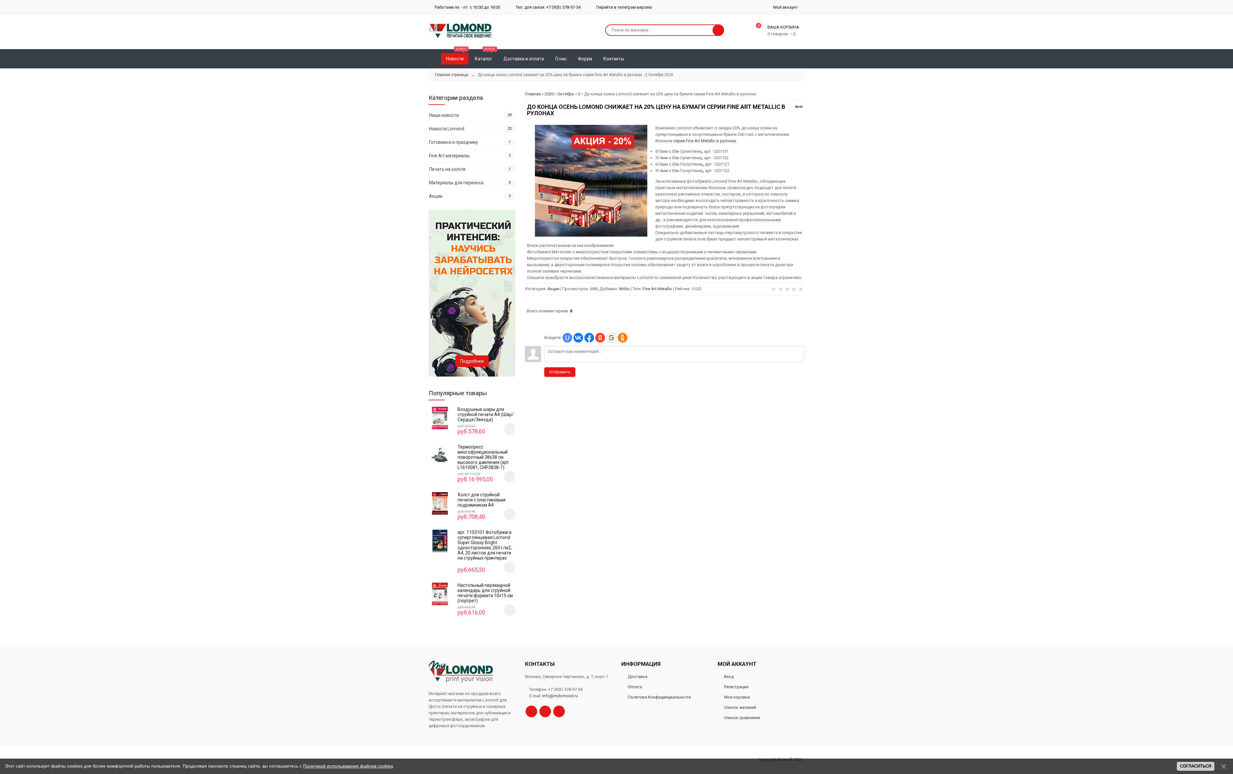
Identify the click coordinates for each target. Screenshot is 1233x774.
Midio (624, 288)
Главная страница (451, 75)
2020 (549, 93)
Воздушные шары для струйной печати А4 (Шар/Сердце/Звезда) (486, 414)
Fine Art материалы (449, 155)
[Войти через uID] (567, 338)
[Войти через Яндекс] (600, 338)
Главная (533, 93)
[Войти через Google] (611, 338)
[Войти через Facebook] (589, 338)
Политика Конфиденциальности (659, 697)
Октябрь (565, 93)
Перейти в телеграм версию (623, 7)
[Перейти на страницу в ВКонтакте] (559, 711)
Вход (729, 676)
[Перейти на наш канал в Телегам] (531, 711)
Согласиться (1195, 766)
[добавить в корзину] (509, 429)
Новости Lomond (446, 128)
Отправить (560, 372)
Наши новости (444, 115)
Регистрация (736, 686)
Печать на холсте (447, 169)
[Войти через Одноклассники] (622, 338)
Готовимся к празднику (453, 142)
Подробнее (472, 361)
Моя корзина (737, 697)
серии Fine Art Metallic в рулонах (704, 140)
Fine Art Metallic (657, 288)
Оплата (635, 686)
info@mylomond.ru (560, 695)
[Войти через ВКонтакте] (578, 338)
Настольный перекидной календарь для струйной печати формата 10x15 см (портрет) (485, 593)
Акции (553, 288)
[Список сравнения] (801, 59)
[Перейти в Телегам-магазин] (545, 711)
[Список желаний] (790, 59)
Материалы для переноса (456, 182)
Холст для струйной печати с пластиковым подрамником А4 (481, 500)
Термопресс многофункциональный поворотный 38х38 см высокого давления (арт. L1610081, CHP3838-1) (484, 457)
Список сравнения (742, 717)
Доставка (637, 676)
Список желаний (740, 707)
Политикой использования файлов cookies (348, 766)
